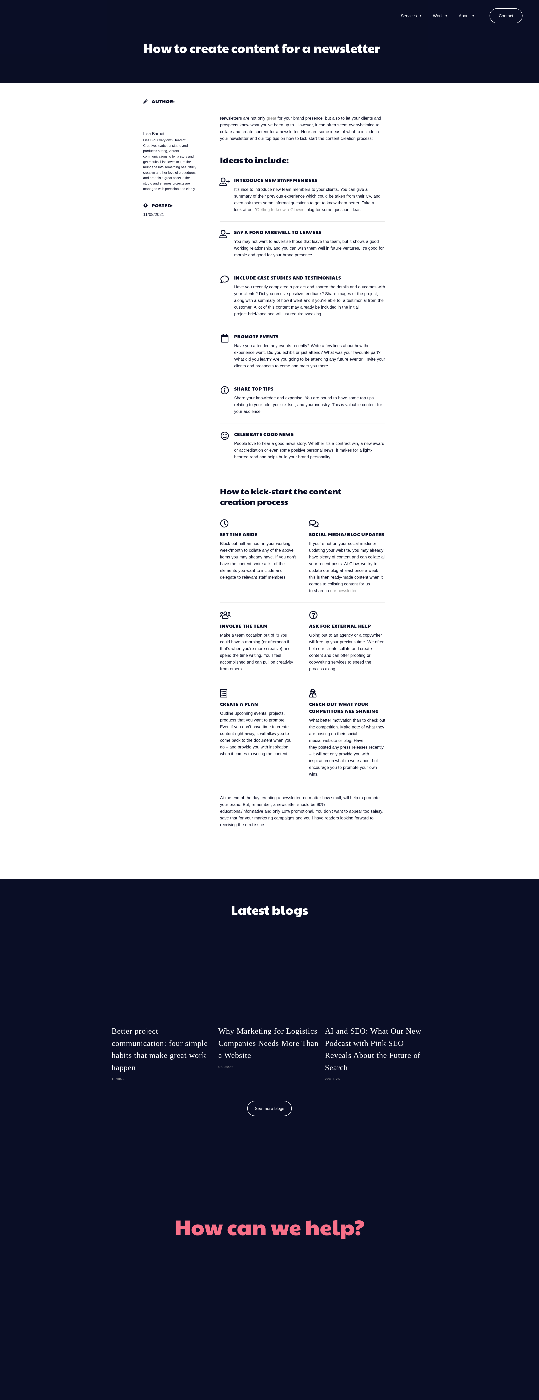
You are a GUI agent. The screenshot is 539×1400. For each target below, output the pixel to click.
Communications (323, 1313)
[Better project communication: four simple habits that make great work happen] (163, 1015)
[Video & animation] (246, 1329)
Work (438, 15)
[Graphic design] (246, 1313)
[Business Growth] (294, 1329)
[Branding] (246, 1297)
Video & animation (213, 1328)
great (271, 118)
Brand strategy (320, 1344)
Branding (226, 1297)
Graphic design (219, 1313)
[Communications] (294, 1313)
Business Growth (323, 1328)
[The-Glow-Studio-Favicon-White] (22, 16)
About (464, 15)
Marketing (314, 1297)
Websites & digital (214, 1344)
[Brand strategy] (294, 1345)
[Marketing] (294, 1297)
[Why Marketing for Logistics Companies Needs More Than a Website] (269, 1015)
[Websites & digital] (246, 1345)
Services (409, 15)
